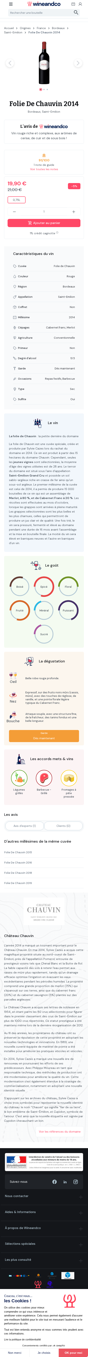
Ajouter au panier (46, 223)
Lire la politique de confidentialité (22, 1339)
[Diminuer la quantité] (14, 211)
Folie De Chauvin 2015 (18, 852)
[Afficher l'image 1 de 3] (40, 89)
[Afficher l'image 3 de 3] (47, 89)
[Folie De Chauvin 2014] (44, 63)
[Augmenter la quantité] (74, 211)
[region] (44, 66)
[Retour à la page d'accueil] (44, 4)
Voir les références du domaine (60, 1131)
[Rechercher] (76, 12)
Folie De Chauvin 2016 (18, 862)
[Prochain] (78, 63)
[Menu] (11, 5)
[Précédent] (10, 63)
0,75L (16, 200)
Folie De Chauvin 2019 (18, 883)
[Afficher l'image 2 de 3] (44, 89)
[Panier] (73, 5)
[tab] (24, 826)
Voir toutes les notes (44, 169)
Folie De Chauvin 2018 (18, 873)
